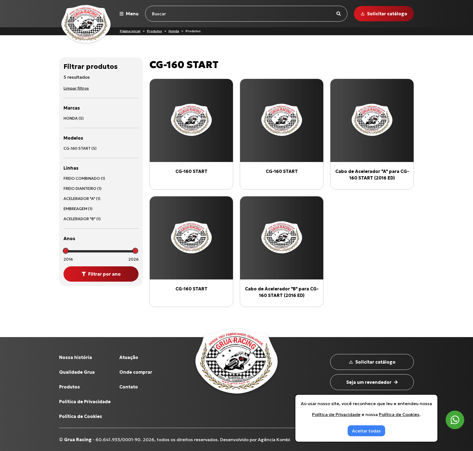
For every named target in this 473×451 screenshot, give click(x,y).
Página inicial (130, 31)
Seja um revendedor (368, 382)
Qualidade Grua (77, 372)
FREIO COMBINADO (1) (84, 178)
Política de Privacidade (85, 401)
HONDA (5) (74, 118)
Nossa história (75, 357)
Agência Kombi (274, 439)
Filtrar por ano (104, 274)
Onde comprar (135, 372)
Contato (128, 387)
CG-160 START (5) (80, 148)
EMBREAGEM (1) (78, 208)
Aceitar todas (366, 431)
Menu (132, 13)
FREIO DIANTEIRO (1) (83, 188)
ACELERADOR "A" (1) (82, 198)
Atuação (128, 357)
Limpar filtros (76, 88)
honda (174, 31)
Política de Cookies (80, 416)
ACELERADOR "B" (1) (82, 218)
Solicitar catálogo (387, 13)
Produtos (154, 31)
